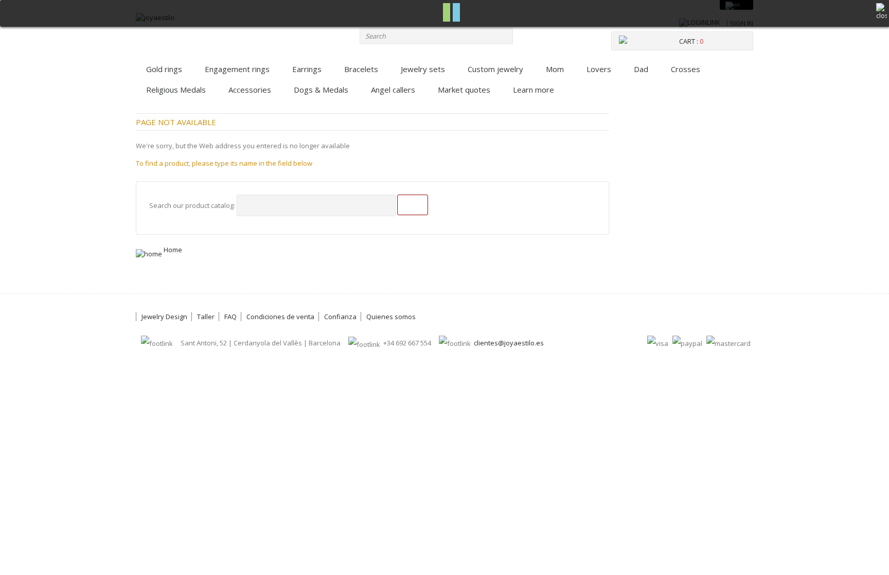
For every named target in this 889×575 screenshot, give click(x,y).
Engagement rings (237, 69)
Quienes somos (391, 316)
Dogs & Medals (321, 89)
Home (172, 249)
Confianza (340, 316)
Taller (206, 316)
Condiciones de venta (280, 316)
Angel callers (393, 89)
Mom (555, 69)
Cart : (691, 41)
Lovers (598, 69)
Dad (641, 69)
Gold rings (164, 69)
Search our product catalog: (192, 205)
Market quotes (464, 89)
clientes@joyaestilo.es (509, 342)
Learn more (533, 89)
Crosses (685, 69)
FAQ (230, 316)
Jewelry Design (164, 316)
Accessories (249, 89)
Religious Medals (176, 89)
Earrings (307, 69)
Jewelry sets (423, 69)
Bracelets (361, 69)
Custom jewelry (495, 69)
